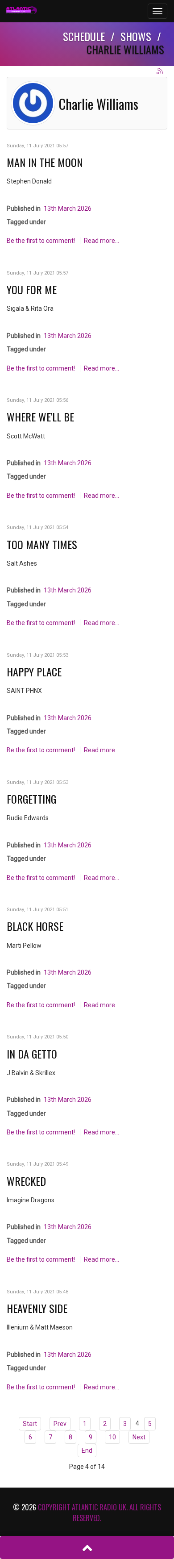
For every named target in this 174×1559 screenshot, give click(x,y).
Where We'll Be (40, 417)
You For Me (32, 289)
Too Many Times (42, 544)
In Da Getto (32, 1054)
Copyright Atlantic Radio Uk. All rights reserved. (99, 1512)
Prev (60, 1423)
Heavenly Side (37, 1308)
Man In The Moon (45, 162)
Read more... (101, 240)
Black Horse (35, 926)
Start (30, 1423)
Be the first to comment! (41, 240)
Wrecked (26, 1181)
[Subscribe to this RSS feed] (160, 71)
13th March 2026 (67, 208)
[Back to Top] (87, 1547)
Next (139, 1437)
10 (112, 1437)
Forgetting (31, 799)
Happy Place (34, 671)
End (87, 1450)
